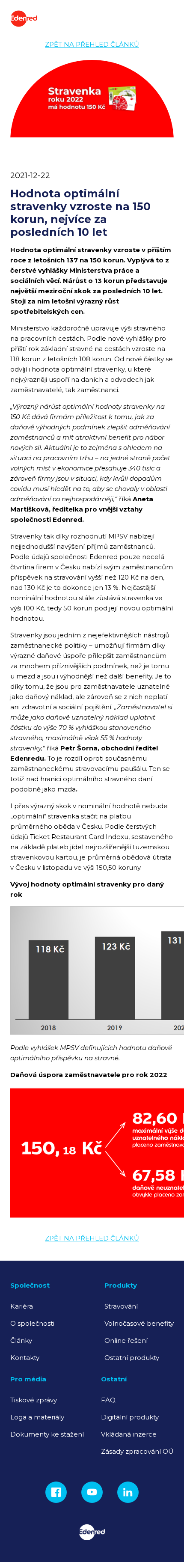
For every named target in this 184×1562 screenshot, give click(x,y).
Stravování (121, 1306)
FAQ (108, 1400)
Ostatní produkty (131, 1358)
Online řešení (126, 1340)
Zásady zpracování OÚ (137, 1451)
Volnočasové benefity (139, 1323)
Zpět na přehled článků (92, 44)
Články (21, 1340)
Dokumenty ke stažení (47, 1434)
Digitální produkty (130, 1417)
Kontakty (24, 1358)
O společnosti (32, 1323)
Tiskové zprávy (33, 1400)
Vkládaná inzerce (129, 1434)
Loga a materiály (37, 1417)
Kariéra (21, 1306)
